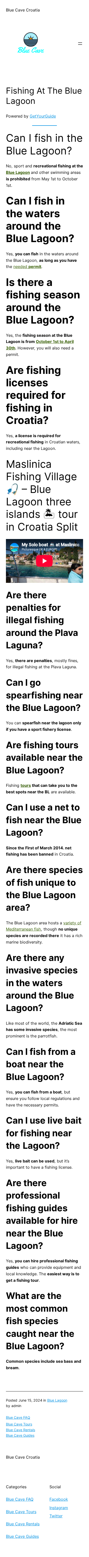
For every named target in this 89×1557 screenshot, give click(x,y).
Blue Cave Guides (20, 1435)
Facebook (58, 1499)
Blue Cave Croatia (23, 9)
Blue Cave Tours (19, 1424)
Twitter (56, 1515)
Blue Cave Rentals (20, 1430)
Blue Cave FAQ (18, 1417)
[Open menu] (80, 44)
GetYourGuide (43, 116)
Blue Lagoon (18, 172)
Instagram (58, 1507)
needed (27, 266)
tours (26, 785)
